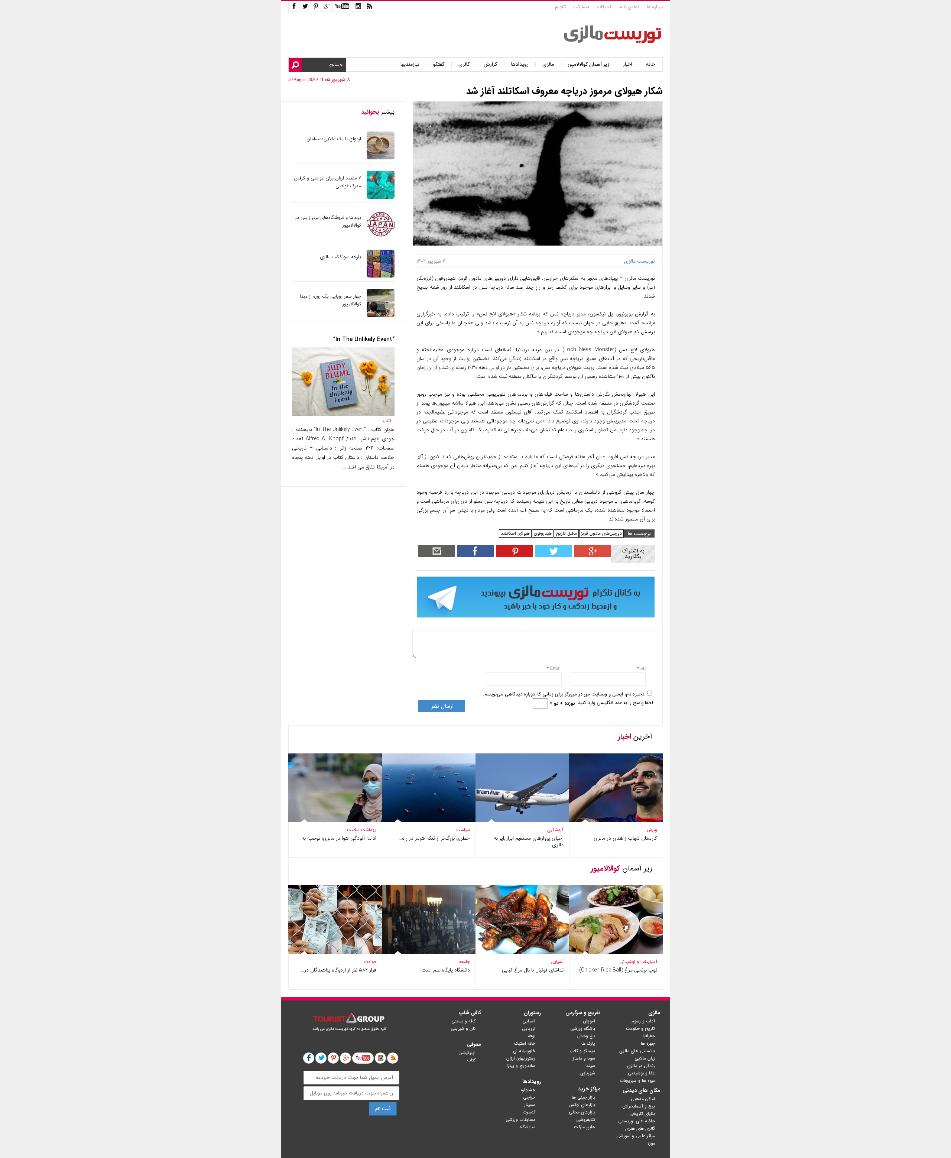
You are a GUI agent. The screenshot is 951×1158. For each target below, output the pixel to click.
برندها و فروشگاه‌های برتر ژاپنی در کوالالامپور (328, 221)
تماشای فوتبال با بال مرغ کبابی (533, 970)
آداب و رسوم (643, 1021)
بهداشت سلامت (361, 829)
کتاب (387, 420)
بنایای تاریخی (642, 1113)
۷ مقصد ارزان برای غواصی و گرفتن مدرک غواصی (327, 182)
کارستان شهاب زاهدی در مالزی (625, 838)
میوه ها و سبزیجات (637, 1080)
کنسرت (529, 1112)
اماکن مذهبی (643, 1098)
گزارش (490, 64)
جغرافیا (649, 1035)
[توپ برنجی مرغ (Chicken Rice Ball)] (616, 952)
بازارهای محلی (582, 1112)
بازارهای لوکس (582, 1104)
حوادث (370, 961)
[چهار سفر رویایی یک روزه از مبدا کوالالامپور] (381, 315)
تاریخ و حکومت (640, 1028)
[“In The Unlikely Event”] (343, 414)
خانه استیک (524, 1043)
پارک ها (588, 1043)
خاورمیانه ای (524, 1050)
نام (642, 668)
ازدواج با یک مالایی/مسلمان (333, 139)
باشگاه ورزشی (582, 1028)
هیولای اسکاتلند (515, 533)
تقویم (560, 7)
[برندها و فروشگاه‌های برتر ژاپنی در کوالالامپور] (381, 236)
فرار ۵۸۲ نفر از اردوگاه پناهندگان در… (338, 970)
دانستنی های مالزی (637, 1050)
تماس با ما (629, 7)
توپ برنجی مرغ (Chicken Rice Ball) (618, 970)
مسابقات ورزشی (520, 1119)
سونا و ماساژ (584, 1058)
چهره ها (648, 1043)
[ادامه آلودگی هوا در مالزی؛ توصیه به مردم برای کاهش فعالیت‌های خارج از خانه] (335, 820)
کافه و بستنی (463, 1021)
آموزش (589, 1021)
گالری (464, 64)
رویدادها (520, 64)
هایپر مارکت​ (584, 1127)
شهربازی (587, 1073)
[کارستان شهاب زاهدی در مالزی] (616, 820)
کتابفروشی (585, 1119)
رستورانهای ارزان (520, 1058)
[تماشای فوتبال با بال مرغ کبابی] (522, 952)
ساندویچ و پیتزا (521, 1065)
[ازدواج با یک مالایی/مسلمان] (381, 157)
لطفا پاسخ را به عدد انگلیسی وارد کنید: (615, 703)
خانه (650, 64)
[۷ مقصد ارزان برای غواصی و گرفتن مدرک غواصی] (381, 197)
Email (556, 668)
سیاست (463, 829)
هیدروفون (543, 533)
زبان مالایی (644, 1058)
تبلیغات (604, 7)
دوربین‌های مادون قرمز (601, 533)
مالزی (548, 64)
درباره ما (655, 7)
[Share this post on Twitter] (552, 555)
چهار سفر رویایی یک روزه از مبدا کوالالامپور (330, 300)
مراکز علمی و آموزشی (635, 1135)
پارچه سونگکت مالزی (340, 257)
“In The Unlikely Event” (364, 339)
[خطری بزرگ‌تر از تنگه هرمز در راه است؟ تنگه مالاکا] (429, 820)
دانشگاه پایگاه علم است (446, 970)
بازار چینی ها (583, 1097)
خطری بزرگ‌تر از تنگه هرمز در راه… (434, 838)
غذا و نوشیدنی (632, 961)
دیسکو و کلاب (582, 1050)
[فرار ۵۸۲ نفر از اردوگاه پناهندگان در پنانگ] (335, 952)
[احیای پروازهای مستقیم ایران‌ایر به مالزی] (522, 820)
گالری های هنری (640, 1128)
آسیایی (651, 961)
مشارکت (581, 7)
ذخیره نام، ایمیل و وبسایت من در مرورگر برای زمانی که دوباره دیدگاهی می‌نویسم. (563, 694)
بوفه (531, 1035)
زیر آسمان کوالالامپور (588, 64)
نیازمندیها (409, 64)
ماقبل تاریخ (566, 533)
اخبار (627, 64)
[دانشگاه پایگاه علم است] (429, 952)
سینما (590, 1065)
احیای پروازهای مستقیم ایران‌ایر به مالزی (529, 841)
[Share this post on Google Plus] (591, 555)
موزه (651, 1143)
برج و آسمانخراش (638, 1106)
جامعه (464, 961)
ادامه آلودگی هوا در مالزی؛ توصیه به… (337, 838)
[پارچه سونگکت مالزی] (381, 275)
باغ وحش (586, 1035)
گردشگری (555, 829)
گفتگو (439, 64)
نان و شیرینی (463, 1028)
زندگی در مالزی (641, 1065)
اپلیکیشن (467, 1052)
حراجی (529, 1097)
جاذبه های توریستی (636, 1121)
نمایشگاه (527, 1127)
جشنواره (528, 1089)
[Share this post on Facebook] (513, 555)
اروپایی (528, 1028)
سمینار (529, 1104)
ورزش (652, 829)
